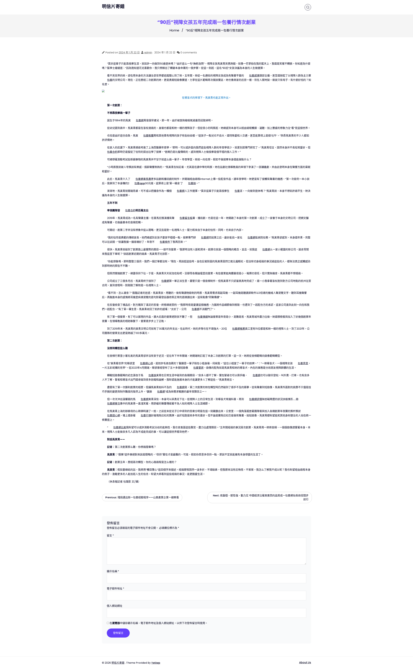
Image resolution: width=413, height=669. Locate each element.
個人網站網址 (114, 606)
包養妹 (192, 183)
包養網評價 (255, 399)
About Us (305, 662)
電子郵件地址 (115, 588)
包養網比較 (119, 427)
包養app (139, 183)
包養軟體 (148, 135)
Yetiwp (155, 663)
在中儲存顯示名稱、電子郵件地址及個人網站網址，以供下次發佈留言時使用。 (159, 623)
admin (148, 52)
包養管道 (198, 368)
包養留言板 (186, 218)
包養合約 (112, 152)
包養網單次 (113, 403)
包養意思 (303, 363)
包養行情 (146, 415)
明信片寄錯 (113, 7)
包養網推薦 (238, 329)
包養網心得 (146, 363)
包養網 (140, 120)
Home (174, 30)
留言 (110, 535)
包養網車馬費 (143, 179)
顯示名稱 (113, 571)
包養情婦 (202, 317)
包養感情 (254, 75)
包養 (109, 80)
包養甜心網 (113, 415)
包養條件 (165, 242)
